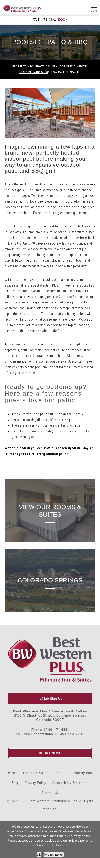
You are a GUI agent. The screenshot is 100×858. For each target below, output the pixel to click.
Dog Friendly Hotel (74, 66)
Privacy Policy (35, 783)
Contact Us (50, 792)
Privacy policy (53, 854)
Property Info (22, 66)
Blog (14, 783)
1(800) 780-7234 (69, 733)
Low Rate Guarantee (66, 72)
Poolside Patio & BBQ (34, 72)
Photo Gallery (46, 66)
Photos (59, 773)
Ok (39, 854)
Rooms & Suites (35, 773)
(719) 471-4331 (44, 19)
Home (12, 773)
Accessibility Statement (70, 783)
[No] (94, 839)
